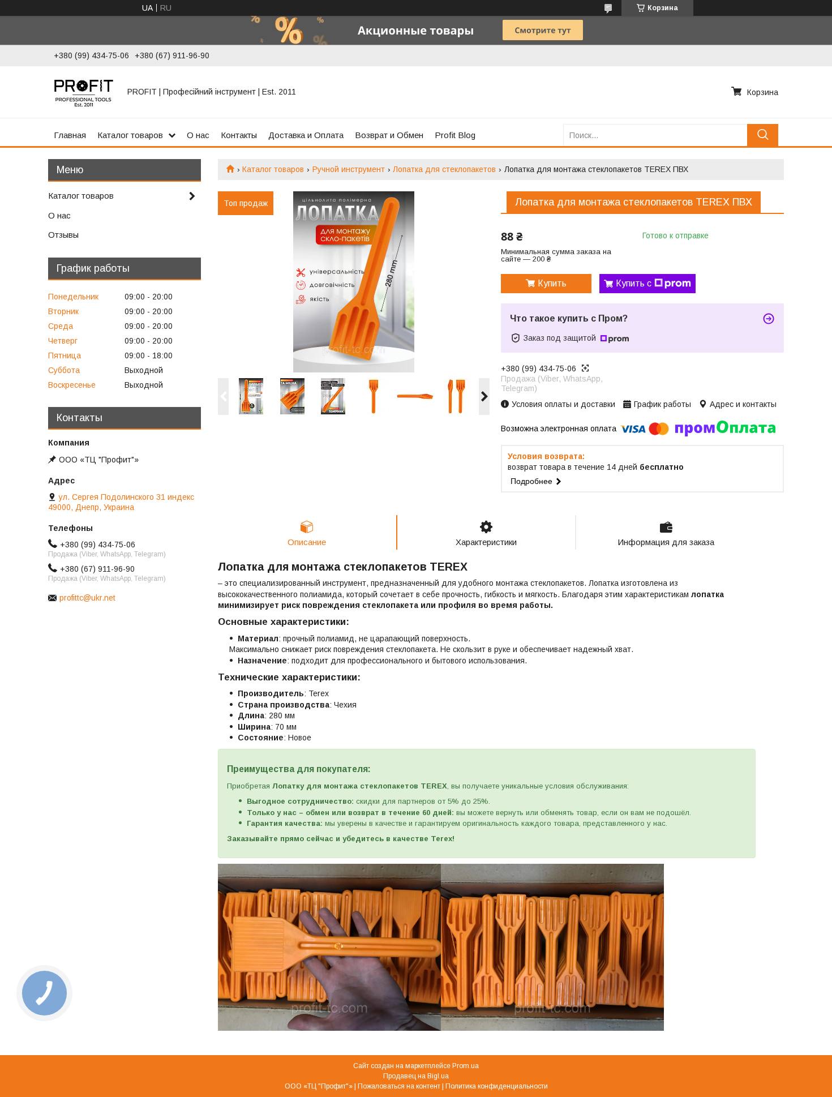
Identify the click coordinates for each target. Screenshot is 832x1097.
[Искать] (762, 135)
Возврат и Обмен (389, 135)
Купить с (633, 283)
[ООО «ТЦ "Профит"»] (84, 91)
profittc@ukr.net (87, 597)
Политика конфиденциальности (496, 1086)
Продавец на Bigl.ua (416, 1076)
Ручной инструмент (348, 169)
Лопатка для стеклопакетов (444, 169)
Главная (70, 135)
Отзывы (63, 234)
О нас (198, 135)
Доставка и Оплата (306, 135)
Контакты (239, 135)
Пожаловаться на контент (399, 1086)
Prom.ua (465, 1066)
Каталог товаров (130, 135)
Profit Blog (455, 135)
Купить (552, 283)
